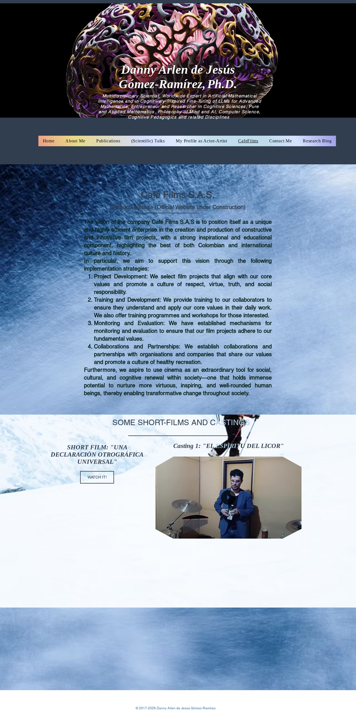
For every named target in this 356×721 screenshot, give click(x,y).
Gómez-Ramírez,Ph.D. (178, 84)
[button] (294, 532)
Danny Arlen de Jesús (178, 69)
